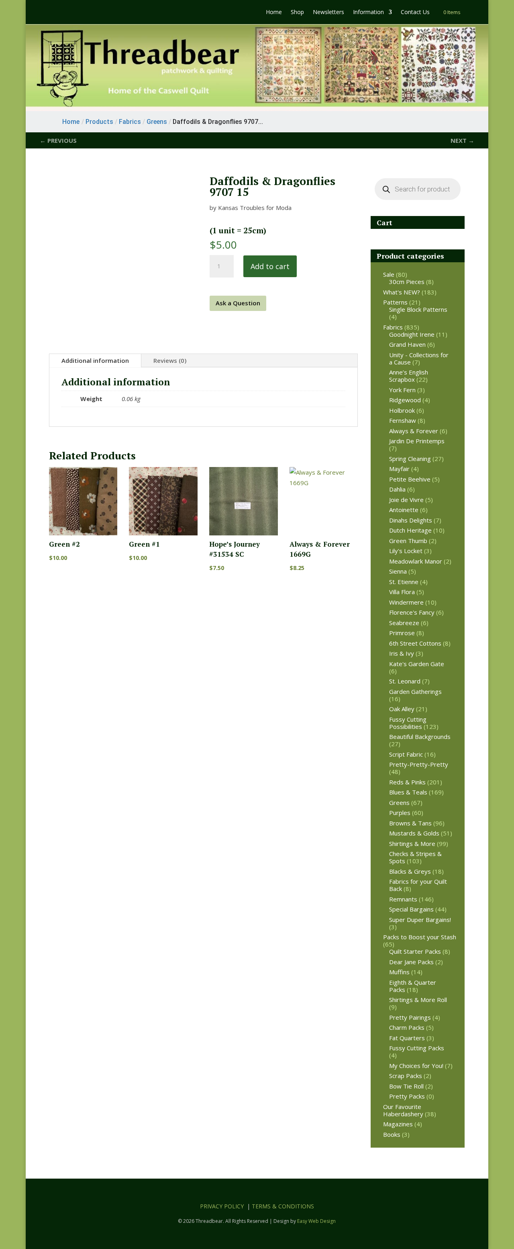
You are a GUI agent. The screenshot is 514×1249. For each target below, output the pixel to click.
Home (274, 12)
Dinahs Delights (410, 520)
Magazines (398, 1124)
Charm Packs (406, 1027)
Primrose (402, 633)
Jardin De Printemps (417, 441)
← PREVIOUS (58, 140)
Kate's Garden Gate (416, 664)
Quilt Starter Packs (415, 951)
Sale (388, 274)
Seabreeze (404, 623)
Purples (399, 813)
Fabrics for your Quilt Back (418, 885)
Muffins (399, 972)
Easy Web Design (316, 1221)
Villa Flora (402, 592)
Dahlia (397, 489)
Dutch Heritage (410, 530)
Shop (297, 12)
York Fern (402, 390)
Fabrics (393, 327)
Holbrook (402, 410)
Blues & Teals (408, 792)
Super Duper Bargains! (420, 920)
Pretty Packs (407, 1096)
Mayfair (399, 469)
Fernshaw (402, 420)
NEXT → (462, 140)
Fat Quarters (407, 1038)
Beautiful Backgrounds (420, 737)
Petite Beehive (409, 479)
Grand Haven (407, 344)
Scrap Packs (405, 1076)
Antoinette (403, 510)
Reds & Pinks (407, 782)
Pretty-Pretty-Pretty (418, 764)
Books (391, 1134)
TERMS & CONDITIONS (283, 1206)
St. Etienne (403, 582)
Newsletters (328, 12)
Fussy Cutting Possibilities (407, 722)
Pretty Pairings (410, 1017)
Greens (399, 802)
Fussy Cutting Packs (416, 1048)
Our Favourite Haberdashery (403, 1110)
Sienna (398, 571)
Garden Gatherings (415, 691)
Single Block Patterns (418, 309)
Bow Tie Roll (406, 1086)
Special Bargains (411, 909)
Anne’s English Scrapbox (408, 375)
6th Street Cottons (415, 643)
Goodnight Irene (411, 334)
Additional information (95, 360)
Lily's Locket (405, 551)
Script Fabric (406, 754)
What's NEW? (401, 292)
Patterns (395, 302)
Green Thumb (408, 541)
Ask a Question (238, 303)
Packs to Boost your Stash (419, 937)
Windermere (406, 602)
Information (368, 12)
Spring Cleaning (410, 459)
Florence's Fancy (411, 612)
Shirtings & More (412, 844)
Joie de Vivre (406, 500)
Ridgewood (405, 400)
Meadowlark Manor (415, 561)
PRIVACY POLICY (222, 1206)
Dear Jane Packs (411, 962)
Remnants (403, 899)
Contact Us (415, 12)
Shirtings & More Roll (418, 1000)
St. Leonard (404, 681)
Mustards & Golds (414, 833)
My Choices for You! (416, 1066)
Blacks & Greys (410, 871)
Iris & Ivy (401, 653)
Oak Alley (401, 709)
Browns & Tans (410, 823)
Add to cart (270, 266)
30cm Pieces (406, 282)
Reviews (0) (169, 360)
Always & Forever (413, 431)
